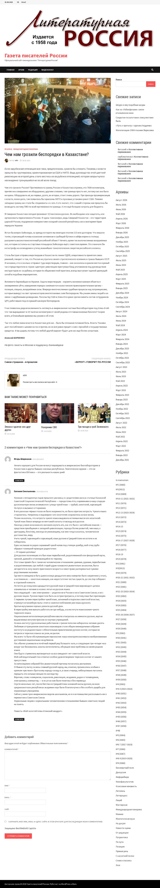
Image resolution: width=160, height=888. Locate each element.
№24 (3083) (121, 605)
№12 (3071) (121, 507)
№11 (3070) (121, 503)
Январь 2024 (122, 343)
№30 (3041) (121, 637)
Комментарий (12, 749)
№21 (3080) (121, 582)
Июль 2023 (121, 371)
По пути (120, 841)
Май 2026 (120, 214)
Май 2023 (120, 380)
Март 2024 (121, 334)
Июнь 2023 (121, 376)
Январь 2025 (122, 288)
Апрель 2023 (122, 385)
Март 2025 (121, 278)
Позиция (120, 846)
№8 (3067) (120, 753)
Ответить (19, 480)
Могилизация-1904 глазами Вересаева (135, 130)
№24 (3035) (121, 600)
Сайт (7, 809)
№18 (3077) (121, 549)
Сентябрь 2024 (123, 306)
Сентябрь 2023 (123, 362)
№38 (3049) (121, 674)
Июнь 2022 (121, 432)
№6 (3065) (120, 739)
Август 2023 (121, 367)
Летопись (120, 790)
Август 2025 (121, 255)
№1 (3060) (120, 484)
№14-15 (119, 526)
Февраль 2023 (122, 394)
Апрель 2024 (122, 329)
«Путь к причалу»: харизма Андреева (134, 125)
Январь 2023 (122, 399)
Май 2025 (120, 269)
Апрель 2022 (122, 441)
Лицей (119, 800)
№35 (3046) (121, 661)
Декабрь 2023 (122, 348)
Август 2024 (121, 311)
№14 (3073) (121, 521)
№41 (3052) (121, 698)
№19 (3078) (121, 559)
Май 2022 (120, 436)
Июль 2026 (121, 204)
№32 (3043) (121, 647)
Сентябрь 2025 (123, 251)
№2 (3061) (120, 563)
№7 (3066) (120, 749)
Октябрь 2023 (122, 357)
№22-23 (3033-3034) (125, 591)
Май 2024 (120, 325)
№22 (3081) (121, 586)
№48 (118, 730)
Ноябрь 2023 (122, 353)
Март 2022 (121, 445)
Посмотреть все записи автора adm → (40, 382)
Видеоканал (48, 69)
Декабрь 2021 (122, 459)
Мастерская (121, 804)
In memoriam (122, 480)
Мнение (119, 814)
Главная (10, 69)
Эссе (118, 865)
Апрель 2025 (122, 274)
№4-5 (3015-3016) (124, 688)
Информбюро (122, 777)
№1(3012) (8, 149)
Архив (21, 69)
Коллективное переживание (130, 150)
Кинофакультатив (125, 781)
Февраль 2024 (122, 339)
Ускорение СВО (49, 427)
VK (18, 2)
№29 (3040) (121, 628)
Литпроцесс (121, 795)
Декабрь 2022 (122, 404)
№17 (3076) (121, 545)
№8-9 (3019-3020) (124, 758)
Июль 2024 (121, 316)
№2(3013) (120, 568)
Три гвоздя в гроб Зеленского (93, 426)
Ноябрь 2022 (122, 408)
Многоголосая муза (125, 818)
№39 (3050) (121, 679)
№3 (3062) (120, 633)
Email (24, 2)
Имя (7, 786)
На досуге (120, 823)
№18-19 (119, 554)
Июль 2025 (121, 260)
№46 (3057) (121, 721)
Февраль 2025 (122, 283)
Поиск (119, 79)
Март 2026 (121, 223)
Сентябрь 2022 (123, 418)
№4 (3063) (120, 684)
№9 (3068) (120, 763)
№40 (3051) (121, 693)
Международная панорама (25, 149)
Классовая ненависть (126, 786)
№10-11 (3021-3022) (125, 498)
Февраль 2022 (122, 450)
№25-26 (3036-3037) (125, 614)
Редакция (33, 69)
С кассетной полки (125, 855)
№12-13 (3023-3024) (125, 512)
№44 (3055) (121, 712)
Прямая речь (122, 851)
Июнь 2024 (121, 320)
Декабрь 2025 (122, 237)
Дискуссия (121, 772)
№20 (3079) (121, 572)
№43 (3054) (121, 707)
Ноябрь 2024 (122, 297)
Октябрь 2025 (122, 246)
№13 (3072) (121, 517)
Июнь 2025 (121, 265)
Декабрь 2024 (122, 292)
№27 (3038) (121, 619)
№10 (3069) (121, 494)
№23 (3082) (121, 596)
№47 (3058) (121, 726)
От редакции (122, 832)
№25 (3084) (121, 610)
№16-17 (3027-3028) (125, 540)
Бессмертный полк (125, 767)
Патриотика (122, 837)
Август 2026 (121, 200)
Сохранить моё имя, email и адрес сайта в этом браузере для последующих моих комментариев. (55, 822)
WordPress (65, 884)
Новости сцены (123, 828)
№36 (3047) (121, 665)
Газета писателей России (36, 55)
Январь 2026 (122, 232)
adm (16, 160)
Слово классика (123, 860)
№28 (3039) (121, 623)
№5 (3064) (120, 735)
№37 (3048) (121, 670)
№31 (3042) (121, 642)
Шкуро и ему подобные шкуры (130, 104)
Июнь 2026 (121, 209)
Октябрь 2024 (122, 302)
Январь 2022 (122, 455)
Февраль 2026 (122, 227)
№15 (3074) (121, 531)
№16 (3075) (121, 535)
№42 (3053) (121, 702)
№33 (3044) (121, 651)
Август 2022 (121, 422)
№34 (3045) (121, 656)
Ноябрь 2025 (122, 241)
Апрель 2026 (122, 218)
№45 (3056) (121, 716)
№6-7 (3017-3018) (124, 744)
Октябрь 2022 (122, 413)
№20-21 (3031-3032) (125, 577)
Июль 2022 (121, 427)
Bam (74, 884)
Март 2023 (121, 390)
